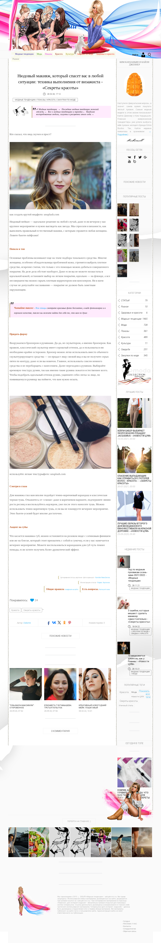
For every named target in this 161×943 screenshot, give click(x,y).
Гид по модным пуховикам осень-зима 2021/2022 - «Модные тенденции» (137, 575)
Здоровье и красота (105, 54)
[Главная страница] (12, 53)
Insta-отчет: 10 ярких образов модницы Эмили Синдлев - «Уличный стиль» (80, 841)
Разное (16, 59)
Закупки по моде (85, 54)
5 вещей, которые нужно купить (134, 256)
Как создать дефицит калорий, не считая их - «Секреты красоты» (39, 838)
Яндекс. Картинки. (103, 583)
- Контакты (126, 926)
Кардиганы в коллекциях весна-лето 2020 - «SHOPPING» (101, 837)
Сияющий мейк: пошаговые (135, 242)
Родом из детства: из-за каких (122, 255)
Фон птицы (40, 308)
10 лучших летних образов (134, 226)
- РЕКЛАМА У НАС (129, 924)
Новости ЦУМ (137, 696)
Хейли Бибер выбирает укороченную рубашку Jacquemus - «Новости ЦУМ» (134, 433)
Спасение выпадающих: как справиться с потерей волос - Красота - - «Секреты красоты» (134, 480)
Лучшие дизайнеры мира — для (135, 211)
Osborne (27, 623)
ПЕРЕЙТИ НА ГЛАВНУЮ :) (79, 821)
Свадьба (135, 633)
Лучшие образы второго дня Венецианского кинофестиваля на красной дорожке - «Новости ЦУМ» (134, 527)
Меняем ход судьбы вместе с (122, 226)
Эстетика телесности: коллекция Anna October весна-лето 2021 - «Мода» (121, 838)
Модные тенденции (24, 54)
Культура (70, 54)
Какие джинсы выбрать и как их (122, 241)
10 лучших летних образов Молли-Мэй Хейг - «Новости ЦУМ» (59, 840)
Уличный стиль (126, 705)
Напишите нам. (104, 589)
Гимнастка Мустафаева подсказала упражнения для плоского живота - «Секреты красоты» (18, 841)
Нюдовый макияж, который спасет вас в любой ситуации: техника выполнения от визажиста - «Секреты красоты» (60, 81)
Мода (39, 54)
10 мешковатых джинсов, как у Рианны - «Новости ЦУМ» (138, 660)
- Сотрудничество (129, 929)
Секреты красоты (31, 610)
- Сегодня (126, 921)
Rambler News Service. (102, 578)
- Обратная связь (129, 931)
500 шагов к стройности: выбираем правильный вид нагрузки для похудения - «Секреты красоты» (142, 843)
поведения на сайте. (71, 589)
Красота (59, 54)
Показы (48, 54)
